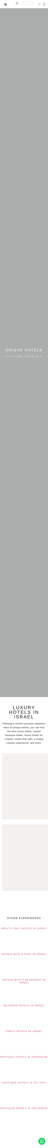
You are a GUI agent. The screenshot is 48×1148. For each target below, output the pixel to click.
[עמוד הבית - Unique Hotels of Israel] (24, 4)
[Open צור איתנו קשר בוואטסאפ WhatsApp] (41, 1141)
